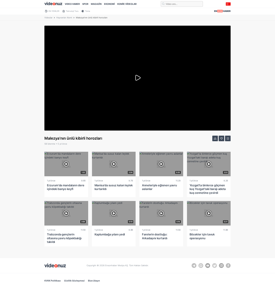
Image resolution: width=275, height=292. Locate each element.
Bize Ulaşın (94, 280)
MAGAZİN (96, 4)
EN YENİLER (54, 11)
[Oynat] (137, 78)
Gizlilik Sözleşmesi (74, 280)
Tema (87, 11)
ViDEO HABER (72, 4)
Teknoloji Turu (72, 11)
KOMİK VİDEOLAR (127, 4)
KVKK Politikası (52, 280)
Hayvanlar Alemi (64, 17)
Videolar (48, 17)
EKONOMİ (109, 4)
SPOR (85, 4)
